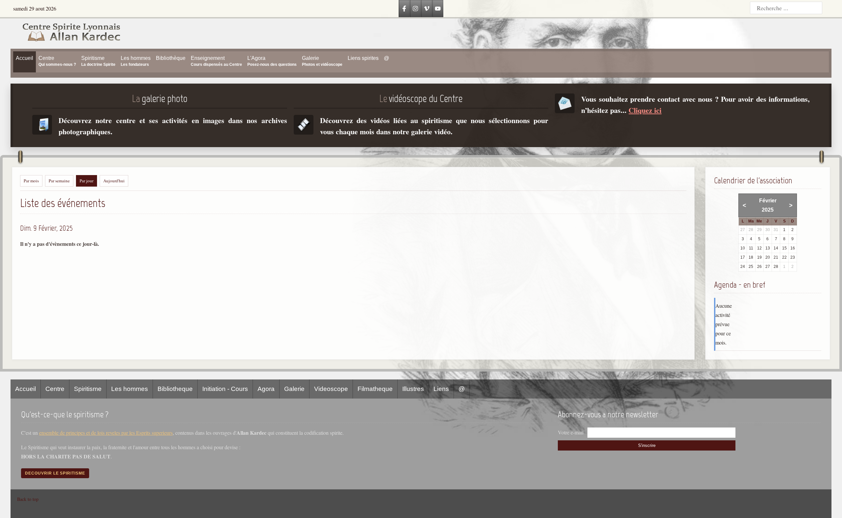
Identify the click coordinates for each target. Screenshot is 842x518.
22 (784, 257)
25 (751, 266)
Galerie (294, 388)
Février (768, 200)
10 (742, 248)
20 (767, 257)
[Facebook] (404, 8)
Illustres (413, 388)
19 (759, 257)
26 (759, 266)
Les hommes (129, 388)
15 (784, 248)
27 (767, 266)
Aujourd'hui (114, 181)
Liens (441, 388)
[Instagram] (415, 8)
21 (776, 257)
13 (767, 248)
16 (792, 248)
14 (776, 248)
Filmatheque (375, 388)
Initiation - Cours (225, 388)
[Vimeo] (426, 8)
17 (742, 257)
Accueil (25, 388)
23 (792, 257)
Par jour (86, 181)
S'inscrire (647, 445)
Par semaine (59, 181)
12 (759, 248)
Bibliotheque (175, 388)
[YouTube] (437, 8)
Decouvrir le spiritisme (55, 473)
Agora (266, 388)
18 (751, 257)
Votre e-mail (570, 432)
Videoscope (331, 388)
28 (776, 266)
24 (742, 266)
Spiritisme (88, 388)
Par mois (31, 181)
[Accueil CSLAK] (66, 33)
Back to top (27, 499)
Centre (54, 388)
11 (751, 248)
